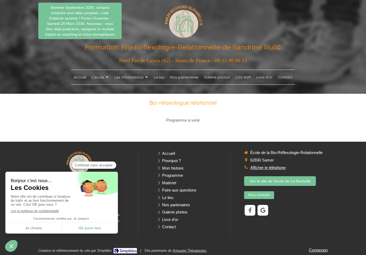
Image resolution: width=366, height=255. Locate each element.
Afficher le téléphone (268, 167)
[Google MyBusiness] (262, 210)
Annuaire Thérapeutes (190, 251)
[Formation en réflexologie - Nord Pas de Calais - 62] (183, 21)
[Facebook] (250, 210)
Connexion (318, 250)
